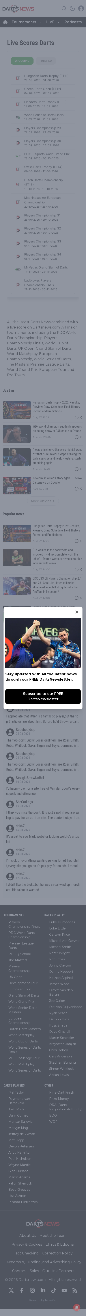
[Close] (77, 612)
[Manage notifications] (76, 1307)
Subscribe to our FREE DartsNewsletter (43, 696)
